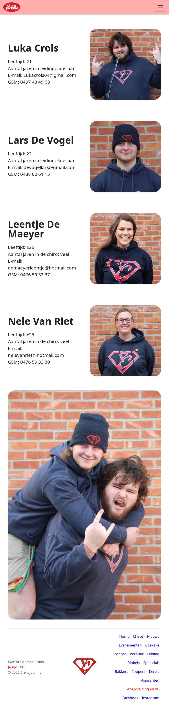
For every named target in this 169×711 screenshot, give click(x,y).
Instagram (150, 697)
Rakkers (121, 671)
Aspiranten (150, 680)
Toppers (138, 671)
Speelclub (151, 662)
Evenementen (130, 645)
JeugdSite (16, 667)
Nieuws (153, 636)
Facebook (130, 697)
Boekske (152, 645)
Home (124, 636)
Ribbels (134, 662)
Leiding (153, 654)
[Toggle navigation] (160, 7)
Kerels (154, 671)
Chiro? (138, 636)
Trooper (119, 654)
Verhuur (137, 654)
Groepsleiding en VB (142, 689)
